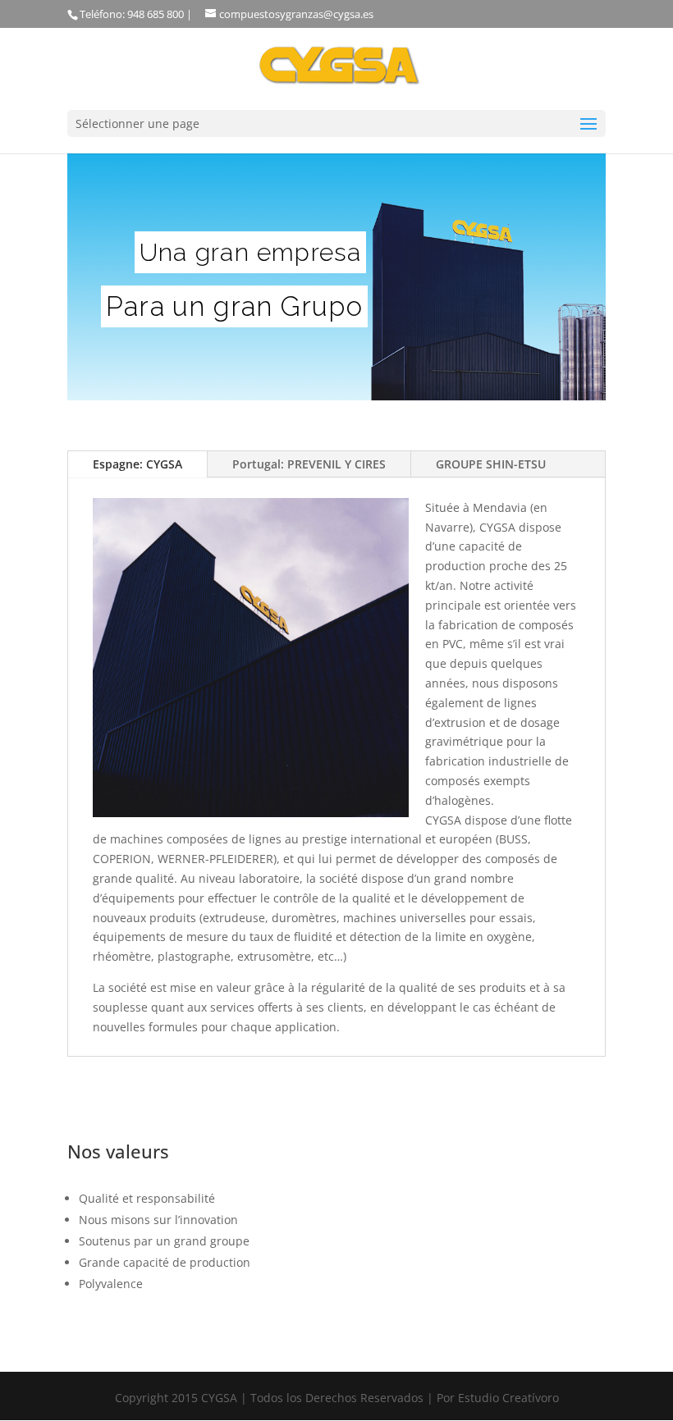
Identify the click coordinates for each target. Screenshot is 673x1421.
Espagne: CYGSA (137, 464)
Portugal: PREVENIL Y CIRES (309, 464)
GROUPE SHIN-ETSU (491, 464)
